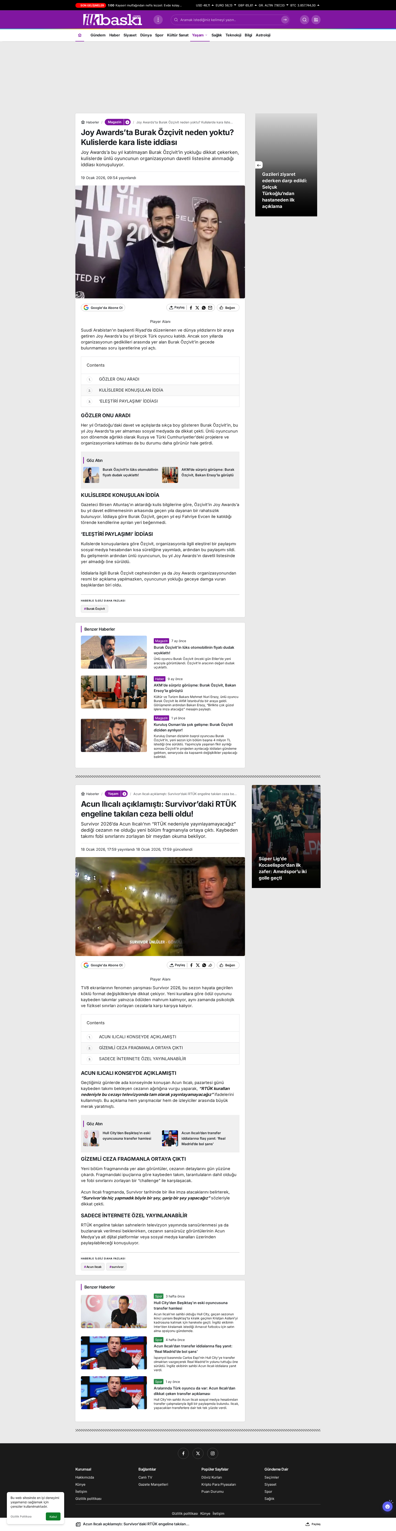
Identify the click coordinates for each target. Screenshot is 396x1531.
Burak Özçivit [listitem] (94, 608)
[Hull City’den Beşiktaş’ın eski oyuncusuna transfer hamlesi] (121, 1138)
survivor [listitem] (117, 1267)
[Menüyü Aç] (158, 19)
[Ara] (304, 19)
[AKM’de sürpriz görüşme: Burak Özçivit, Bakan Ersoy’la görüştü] (199, 475)
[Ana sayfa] (80, 35)
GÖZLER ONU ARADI (114, 379)
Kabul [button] (53, 1516)
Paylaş (316, 1524)
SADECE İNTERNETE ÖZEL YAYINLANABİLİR (137, 1058)
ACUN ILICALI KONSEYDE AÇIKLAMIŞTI (132, 1036)
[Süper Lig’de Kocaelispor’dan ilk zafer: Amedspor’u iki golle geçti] (286, 836)
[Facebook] (183, 1453)
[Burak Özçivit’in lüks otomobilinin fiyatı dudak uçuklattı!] (121, 475)
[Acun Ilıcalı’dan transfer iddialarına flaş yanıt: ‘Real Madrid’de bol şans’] (199, 1138)
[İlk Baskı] (112, 19)
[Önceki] (259, 165)
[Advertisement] (198, 77)
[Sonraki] (313, 165)
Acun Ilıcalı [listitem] (92, 1267)
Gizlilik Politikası (21, 1516)
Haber (159, 679)
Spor (158, 1296)
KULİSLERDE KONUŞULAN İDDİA (125, 390)
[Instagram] (212, 1453)
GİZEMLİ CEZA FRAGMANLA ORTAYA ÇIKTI (135, 1047)
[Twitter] (198, 1453)
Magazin (161, 641)
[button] (316, 19)
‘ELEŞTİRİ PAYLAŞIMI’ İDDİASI (123, 401)
